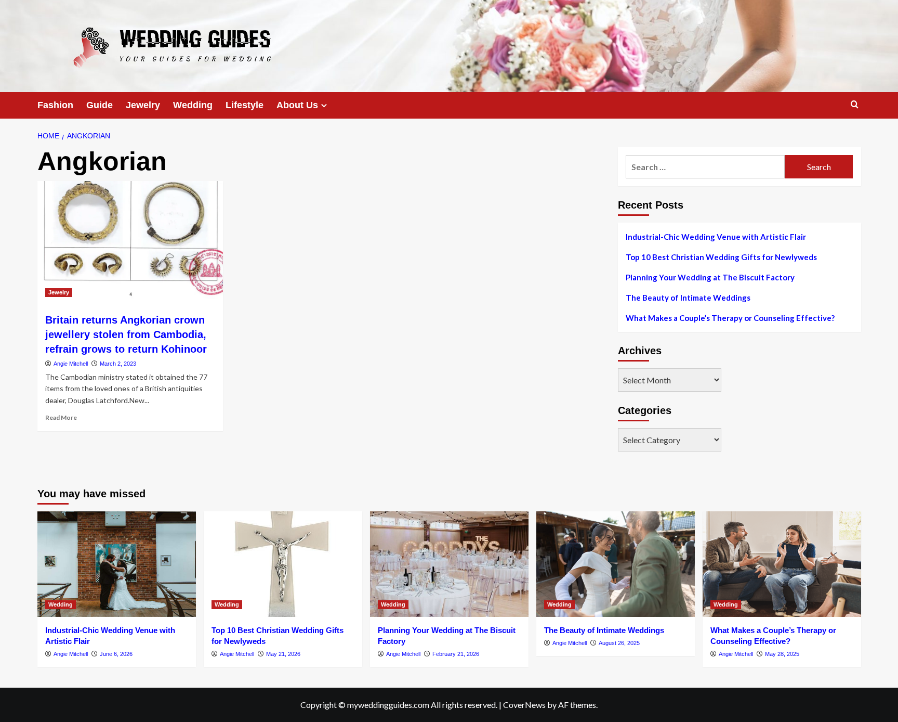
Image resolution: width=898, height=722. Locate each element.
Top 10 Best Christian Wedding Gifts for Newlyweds (721, 257)
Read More (61, 417)
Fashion (55, 105)
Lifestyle (244, 105)
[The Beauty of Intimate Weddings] (615, 564)
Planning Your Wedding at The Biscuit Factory (710, 277)
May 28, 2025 (782, 654)
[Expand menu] (324, 105)
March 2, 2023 (118, 363)
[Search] (854, 105)
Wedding (193, 105)
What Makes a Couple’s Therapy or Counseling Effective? (730, 318)
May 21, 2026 (283, 654)
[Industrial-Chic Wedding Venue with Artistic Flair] (116, 564)
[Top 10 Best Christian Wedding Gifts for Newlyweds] (283, 564)
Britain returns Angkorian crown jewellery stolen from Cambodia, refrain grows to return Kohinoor (126, 334)
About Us (297, 105)
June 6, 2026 (116, 654)
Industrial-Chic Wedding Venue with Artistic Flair (716, 236)
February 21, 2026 (455, 654)
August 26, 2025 (619, 643)
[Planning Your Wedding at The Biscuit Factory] (449, 564)
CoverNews (524, 705)
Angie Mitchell (71, 363)
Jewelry (143, 105)
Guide (99, 105)
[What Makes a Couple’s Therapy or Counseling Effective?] (782, 564)
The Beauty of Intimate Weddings (688, 297)
